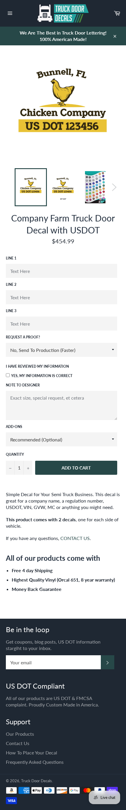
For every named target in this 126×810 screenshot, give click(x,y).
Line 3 (11, 311)
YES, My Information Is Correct (41, 376)
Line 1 (11, 258)
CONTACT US (75, 538)
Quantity (15, 454)
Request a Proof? (23, 337)
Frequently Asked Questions (35, 762)
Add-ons (14, 426)
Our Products (20, 734)
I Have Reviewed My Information (37, 366)
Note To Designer (23, 385)
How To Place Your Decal (31, 752)
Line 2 (11, 284)
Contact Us (17, 743)
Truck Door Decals (36, 780)
